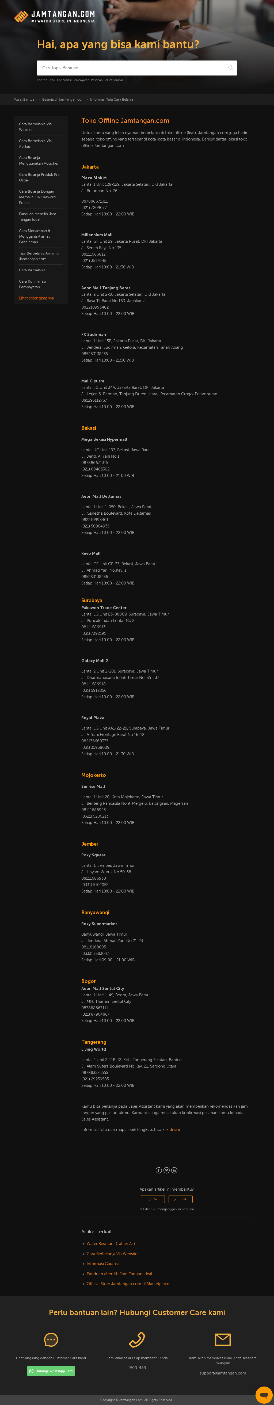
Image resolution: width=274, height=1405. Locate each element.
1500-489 (137, 1368)
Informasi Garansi (103, 1264)
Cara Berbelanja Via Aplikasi (35, 144)
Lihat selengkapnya (36, 298)
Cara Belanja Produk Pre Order (39, 177)
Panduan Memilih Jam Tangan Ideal (37, 217)
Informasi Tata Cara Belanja (112, 99)
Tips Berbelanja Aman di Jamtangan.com (39, 256)
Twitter (166, 1170)
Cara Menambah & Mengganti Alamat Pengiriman (34, 236)
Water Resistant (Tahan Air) (111, 1243)
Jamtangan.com (131, 1400)
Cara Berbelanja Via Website (35, 127)
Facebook (158, 1170)
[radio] (153, 1199)
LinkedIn (174, 1170)
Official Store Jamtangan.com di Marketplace (128, 1284)
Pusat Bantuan (25, 99)
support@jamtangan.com (223, 1373)
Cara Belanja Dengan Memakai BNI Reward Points (37, 197)
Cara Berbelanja (32, 270)
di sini (175, 1129)
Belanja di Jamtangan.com (63, 99)
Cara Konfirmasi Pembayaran (32, 284)
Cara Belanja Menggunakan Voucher (39, 160)
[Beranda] (54, 22)
